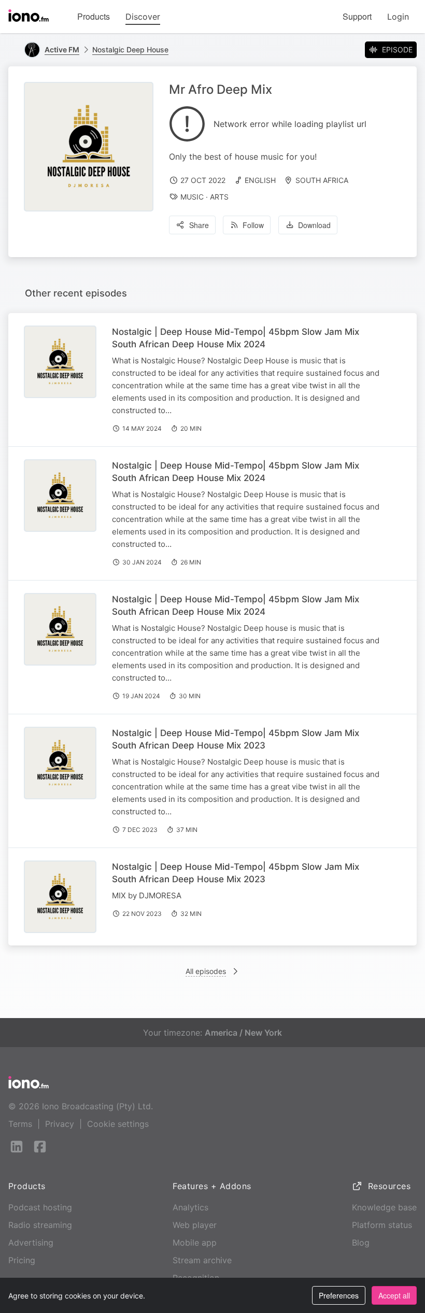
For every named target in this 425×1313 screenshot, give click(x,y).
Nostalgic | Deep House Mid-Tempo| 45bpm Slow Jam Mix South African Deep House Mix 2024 (235, 338)
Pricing (21, 1260)
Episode (397, 49)
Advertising (30, 1242)
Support (357, 16)
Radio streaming (40, 1225)
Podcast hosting (40, 1207)
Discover (142, 16)
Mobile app (195, 1242)
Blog (361, 1242)
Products (93, 16)
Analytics (190, 1207)
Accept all (394, 1295)
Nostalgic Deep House (130, 49)
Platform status (382, 1225)
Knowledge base (384, 1207)
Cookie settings (118, 1124)
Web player (195, 1225)
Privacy (59, 1124)
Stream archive (202, 1260)
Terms (20, 1124)
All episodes (206, 971)
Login (398, 16)
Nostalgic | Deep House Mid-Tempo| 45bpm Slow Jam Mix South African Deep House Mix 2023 (235, 739)
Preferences (339, 1295)
